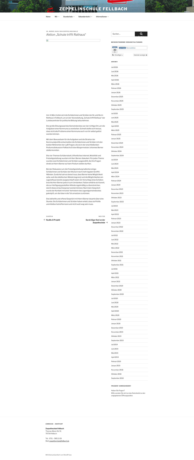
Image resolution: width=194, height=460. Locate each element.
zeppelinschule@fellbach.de (59, 441)
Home (48, 17)
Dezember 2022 (117, 227)
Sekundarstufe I (84, 17)
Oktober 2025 (116, 105)
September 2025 (117, 109)
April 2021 (115, 273)
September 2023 (117, 202)
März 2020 (115, 315)
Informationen (101, 17)
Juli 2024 (114, 160)
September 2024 (117, 155)
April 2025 (115, 126)
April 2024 (115, 172)
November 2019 (117, 332)
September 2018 (117, 378)
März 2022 (115, 248)
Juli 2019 (114, 344)
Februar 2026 (116, 88)
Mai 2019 (114, 353)
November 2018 (117, 370)
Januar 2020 (115, 323)
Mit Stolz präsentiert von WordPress (59, 455)
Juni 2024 (114, 164)
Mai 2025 (114, 122)
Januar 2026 (115, 92)
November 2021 (117, 256)
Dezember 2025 (117, 97)
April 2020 (115, 311)
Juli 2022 (114, 235)
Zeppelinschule (70, 31)
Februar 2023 (116, 218)
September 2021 (117, 265)
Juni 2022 (114, 240)
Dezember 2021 (117, 252)
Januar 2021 (115, 281)
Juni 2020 (114, 302)
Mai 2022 (114, 244)
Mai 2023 (114, 210)
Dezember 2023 (117, 189)
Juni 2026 (114, 71)
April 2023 (115, 214)
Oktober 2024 (116, 151)
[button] (117, 55)
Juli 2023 (114, 206)
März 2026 (115, 84)
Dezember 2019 (117, 328)
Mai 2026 (114, 76)
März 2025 (115, 130)
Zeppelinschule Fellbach (93, 8)
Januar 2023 (115, 223)
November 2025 (117, 101)
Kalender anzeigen (140, 55)
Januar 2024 (115, 185)
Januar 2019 (115, 365)
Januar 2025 (115, 139)
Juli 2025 (114, 113)
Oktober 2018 (116, 374)
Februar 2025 (116, 134)
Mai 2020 (114, 307)
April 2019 (115, 357)
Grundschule (68, 17)
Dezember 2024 (117, 143)
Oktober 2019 (116, 336)
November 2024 (117, 147)
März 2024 (115, 176)
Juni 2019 (114, 349)
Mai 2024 (114, 168)
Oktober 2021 (116, 260)
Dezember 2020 (117, 286)
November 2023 (117, 193)
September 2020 (117, 294)
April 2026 (115, 80)
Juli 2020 (114, 298)
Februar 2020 (116, 319)
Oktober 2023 (116, 197)
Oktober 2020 (116, 290)
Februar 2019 (116, 361)
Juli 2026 (114, 67)
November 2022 (117, 231)
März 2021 (115, 277)
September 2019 (117, 340)
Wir (56, 17)
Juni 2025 (114, 118)
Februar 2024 (116, 181)
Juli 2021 (114, 269)
